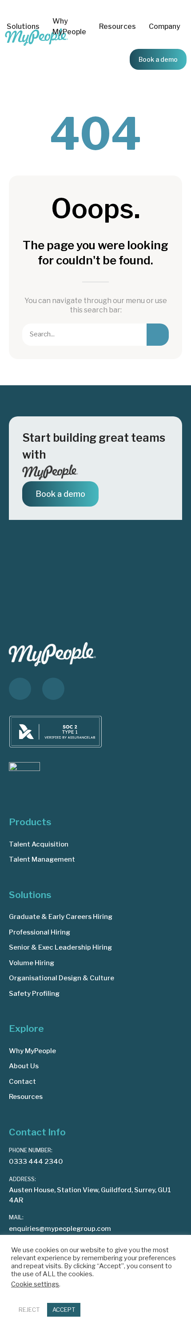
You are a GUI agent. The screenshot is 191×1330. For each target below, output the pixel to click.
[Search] (158, 335)
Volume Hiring (31, 963)
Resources (26, 1097)
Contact (22, 1082)
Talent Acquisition (38, 844)
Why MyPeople (69, 26)
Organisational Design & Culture (61, 978)
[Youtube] (53, 689)
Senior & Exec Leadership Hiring (60, 947)
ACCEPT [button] (63, 1309)
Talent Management (42, 859)
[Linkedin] (20, 689)
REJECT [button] (29, 1309)
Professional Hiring (39, 932)
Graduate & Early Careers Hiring (60, 917)
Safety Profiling (34, 994)
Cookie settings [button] (35, 1284)
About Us (24, 1066)
